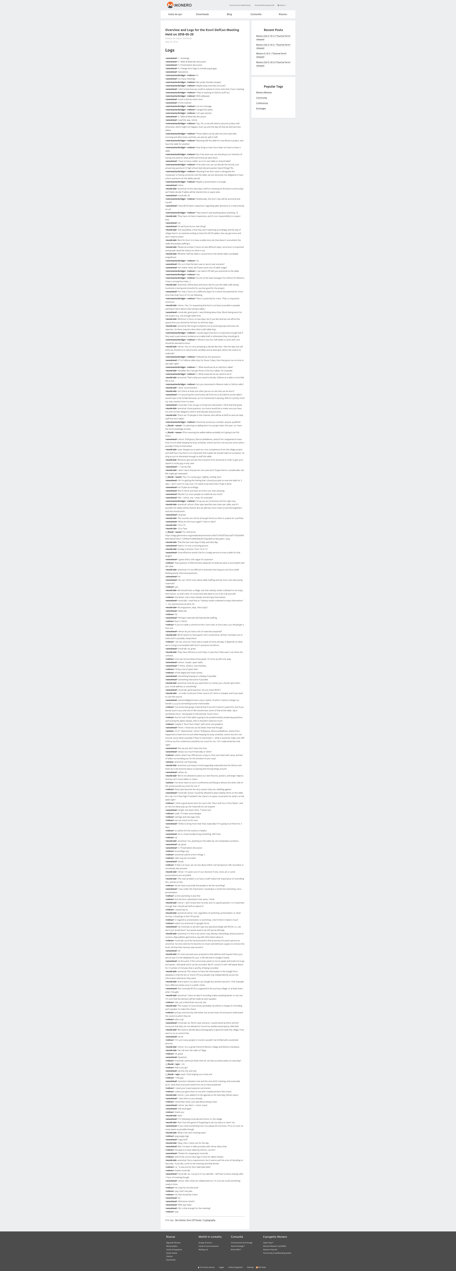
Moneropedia (171, 1246)
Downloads (202, 14)
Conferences (262, 103)
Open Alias (267, 1242)
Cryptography (209, 1220)
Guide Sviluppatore (174, 1249)
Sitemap (250, 1267)
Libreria (169, 1256)
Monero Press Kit (270, 1249)
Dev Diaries (180, 1220)
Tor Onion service (207, 1267)
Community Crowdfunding (239, 5)
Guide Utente (171, 1253)
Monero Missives (264, 92)
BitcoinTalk (235, 1249)
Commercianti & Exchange (241, 1242)
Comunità (255, 14)
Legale (221, 1267)
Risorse (283, 14)
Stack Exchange (237, 1246)
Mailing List (203, 1249)
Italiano (282, 5)
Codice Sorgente (234, 1267)
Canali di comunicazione (208, 1246)
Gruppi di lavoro (205, 1242)
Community (261, 97)
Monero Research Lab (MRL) (274, 1246)
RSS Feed (262, 1267)
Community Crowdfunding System (277, 1253)
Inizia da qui (175, 14)
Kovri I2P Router (194, 1220)
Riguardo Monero (173, 1242)
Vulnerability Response (264, 5)
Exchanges (261, 108)
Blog (229, 14)
